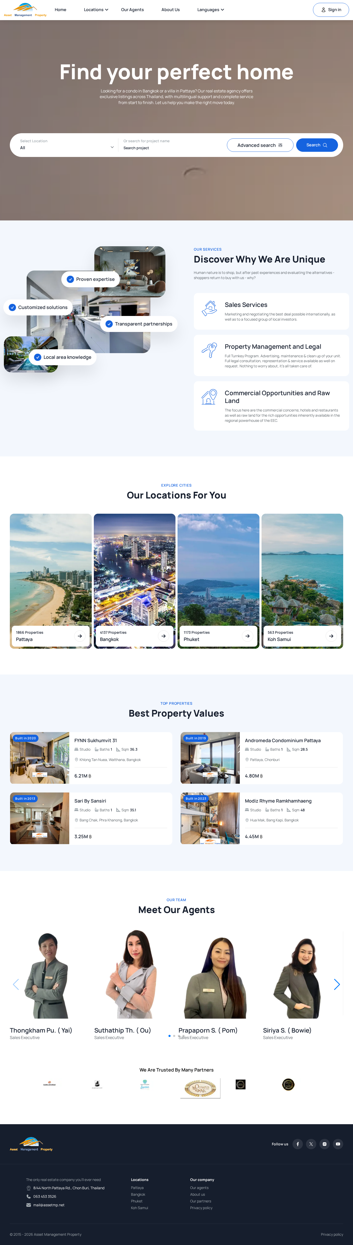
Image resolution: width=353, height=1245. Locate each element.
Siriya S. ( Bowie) (287, 1030)
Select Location (34, 140)
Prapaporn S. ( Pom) (208, 1030)
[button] (337, 984)
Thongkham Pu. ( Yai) (41, 1030)
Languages (208, 9)
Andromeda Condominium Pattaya (283, 740)
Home (60, 9)
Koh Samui (139, 1207)
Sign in (334, 9)
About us (171, 9)
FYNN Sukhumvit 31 (95, 740)
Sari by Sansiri (90, 801)
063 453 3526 (44, 1196)
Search (313, 145)
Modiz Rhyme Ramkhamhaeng (278, 801)
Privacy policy (201, 1207)
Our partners (200, 1201)
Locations (94, 9)
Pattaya (137, 1187)
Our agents (132, 9)
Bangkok (138, 1194)
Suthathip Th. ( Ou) (122, 1030)
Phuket (137, 1201)
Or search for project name (147, 140)
